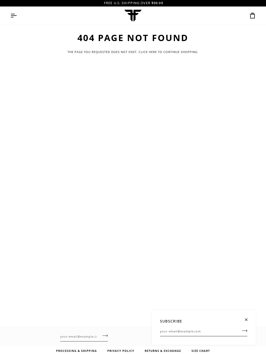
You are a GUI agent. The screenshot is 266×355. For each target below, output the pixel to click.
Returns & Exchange (163, 351)
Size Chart (200, 351)
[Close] (248, 317)
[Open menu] (18, 15)
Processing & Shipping (76, 351)
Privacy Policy (120, 351)
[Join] (243, 330)
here (153, 52)
